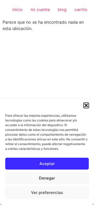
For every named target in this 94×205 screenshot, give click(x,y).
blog (62, 9)
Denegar (47, 178)
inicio (17, 9)
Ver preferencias (47, 192)
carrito (80, 9)
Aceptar (47, 163)
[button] (86, 105)
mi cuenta (40, 9)
